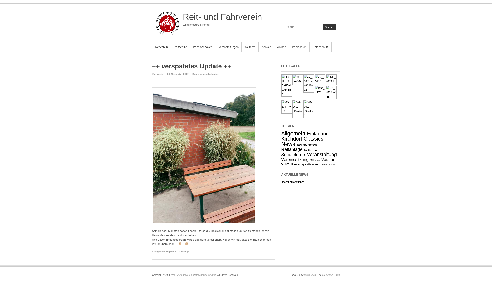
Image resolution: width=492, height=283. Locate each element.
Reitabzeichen (307, 144)
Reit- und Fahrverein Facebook (316, 15)
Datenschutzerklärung (204, 275)
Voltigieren (315, 160)
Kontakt (266, 47)
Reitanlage (183, 251)
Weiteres (250, 47)
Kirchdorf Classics (302, 139)
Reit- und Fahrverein (222, 17)
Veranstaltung (322, 154)
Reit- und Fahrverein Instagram (333, 15)
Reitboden (310, 149)
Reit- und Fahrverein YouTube (325, 15)
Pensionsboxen (202, 47)
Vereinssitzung (294, 159)
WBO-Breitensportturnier (300, 164)
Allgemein (170, 251)
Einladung (318, 133)
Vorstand (329, 159)
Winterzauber (328, 164)
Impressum (299, 47)
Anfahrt (281, 47)
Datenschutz (320, 47)
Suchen (329, 27)
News (288, 144)
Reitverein (161, 47)
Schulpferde (293, 154)
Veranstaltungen (228, 47)
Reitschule (180, 47)
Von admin (157, 74)
